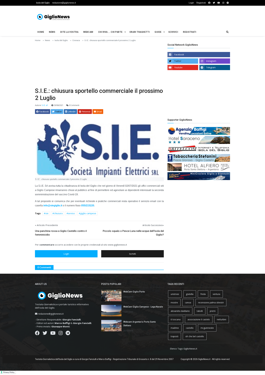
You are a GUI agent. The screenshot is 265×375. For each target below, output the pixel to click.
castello (190, 327)
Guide (158, 32)
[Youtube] (53, 333)
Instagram (211, 61)
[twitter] (214, 3)
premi (212, 311)
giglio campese (88, 213)
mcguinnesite (207, 327)
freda (203, 294)
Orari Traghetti (139, 32)
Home (40, 32)
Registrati (201, 3)
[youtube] (218, 3)
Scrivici (173, 32)
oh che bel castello (194, 336)
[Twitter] (45, 333)
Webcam (88, 32)
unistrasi (175, 294)
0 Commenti (73, 105)
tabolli (200, 311)
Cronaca (76, 40)
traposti (174, 336)
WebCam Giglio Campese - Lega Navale (143, 307)
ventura (216, 294)
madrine (175, 327)
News (52, 32)
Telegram (211, 67)
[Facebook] (37, 333)
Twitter (177, 61)
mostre (174, 302)
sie (46, 213)
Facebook (179, 54)
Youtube (178, 67)
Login (191, 3)
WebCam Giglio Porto (134, 291)
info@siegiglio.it (52, 205)
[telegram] (227, 3)
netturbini (221, 319)
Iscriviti (132, 253)
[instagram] (223, 3)
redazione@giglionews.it (64, 3)
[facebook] (209, 3)
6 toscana (176, 319)
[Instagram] (61, 333)
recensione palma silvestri (211, 302)
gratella (189, 294)
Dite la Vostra (69, 32)
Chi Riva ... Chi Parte (110, 32)
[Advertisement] (165, 16)
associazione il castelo (199, 319)
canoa (188, 302)
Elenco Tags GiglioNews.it (183, 348)
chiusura (58, 213)
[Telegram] (68, 333)
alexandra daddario (180, 311)
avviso (71, 213)
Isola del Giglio (43, 3)
